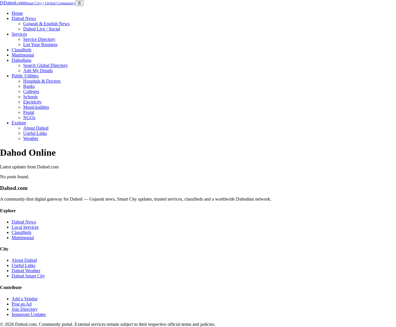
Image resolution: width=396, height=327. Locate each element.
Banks (29, 86)
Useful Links (35, 133)
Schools (30, 96)
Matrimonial (23, 54)
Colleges (31, 91)
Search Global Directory (45, 65)
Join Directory (25, 309)
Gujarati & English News (46, 23)
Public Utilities (25, 75)
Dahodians (21, 60)
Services (19, 34)
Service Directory (39, 39)
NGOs (29, 117)
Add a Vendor (24, 298)
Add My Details (38, 70)
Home (17, 13)
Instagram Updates (29, 314)
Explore (19, 122)
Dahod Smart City (28, 275)
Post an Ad (22, 303)
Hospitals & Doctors (42, 81)
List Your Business (40, 44)
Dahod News (24, 18)
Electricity (32, 101)
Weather (30, 138)
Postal (28, 112)
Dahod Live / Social (41, 28)
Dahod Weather (26, 270)
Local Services (25, 227)
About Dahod (35, 128)
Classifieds (21, 49)
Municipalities (36, 107)
